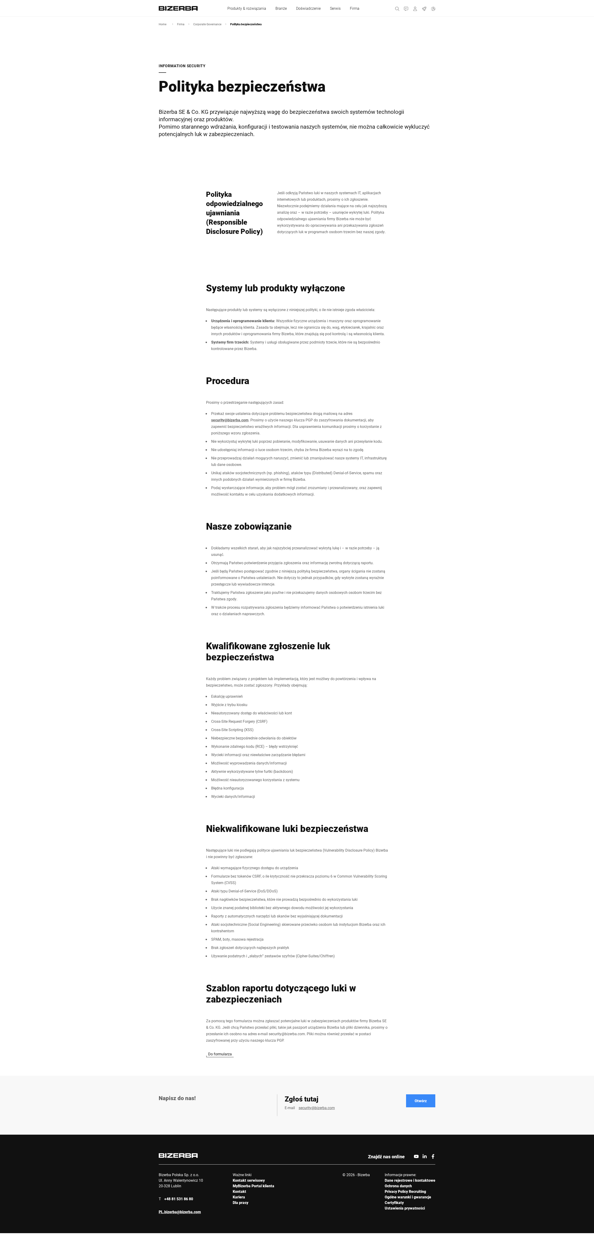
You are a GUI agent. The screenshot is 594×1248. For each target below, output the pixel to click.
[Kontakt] (406, 8)
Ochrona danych (398, 1185)
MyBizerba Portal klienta (253, 1185)
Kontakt (239, 1191)
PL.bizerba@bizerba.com (180, 1211)
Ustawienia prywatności (405, 1208)
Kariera (239, 1196)
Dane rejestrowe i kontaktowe (410, 1180)
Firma (180, 24)
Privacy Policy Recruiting (405, 1191)
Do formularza (220, 1053)
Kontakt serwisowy (249, 1180)
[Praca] (424, 8)
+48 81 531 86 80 (178, 1198)
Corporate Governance (207, 24)
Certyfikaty (394, 1202)
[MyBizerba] (415, 8)
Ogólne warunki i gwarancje (408, 1196)
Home (162, 24)
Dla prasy (240, 1202)
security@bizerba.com (230, 419)
